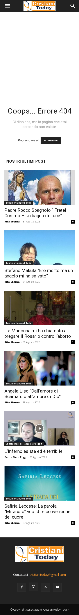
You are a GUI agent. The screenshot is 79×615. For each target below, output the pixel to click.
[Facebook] (21, 587)
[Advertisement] (39, 53)
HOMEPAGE (51, 140)
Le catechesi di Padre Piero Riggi (24, 443)
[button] (7, 6)
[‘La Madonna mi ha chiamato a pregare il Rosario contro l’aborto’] (39, 308)
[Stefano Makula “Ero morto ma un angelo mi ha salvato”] (39, 247)
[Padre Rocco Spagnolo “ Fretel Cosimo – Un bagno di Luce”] (39, 187)
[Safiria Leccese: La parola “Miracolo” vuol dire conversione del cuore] (39, 483)
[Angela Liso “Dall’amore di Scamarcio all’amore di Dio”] (39, 368)
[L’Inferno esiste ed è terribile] (39, 428)
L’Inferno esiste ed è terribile (33, 451)
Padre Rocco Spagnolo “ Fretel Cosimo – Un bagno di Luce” (35, 213)
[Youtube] (57, 587)
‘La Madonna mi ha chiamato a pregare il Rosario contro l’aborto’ (38, 333)
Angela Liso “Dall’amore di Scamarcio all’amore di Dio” (32, 393)
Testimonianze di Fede (18, 202)
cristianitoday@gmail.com (47, 574)
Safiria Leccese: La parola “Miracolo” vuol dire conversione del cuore (37, 511)
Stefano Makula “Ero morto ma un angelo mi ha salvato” (38, 273)
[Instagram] (33, 587)
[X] (45, 587)
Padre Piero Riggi (15, 457)
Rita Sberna (12, 221)
